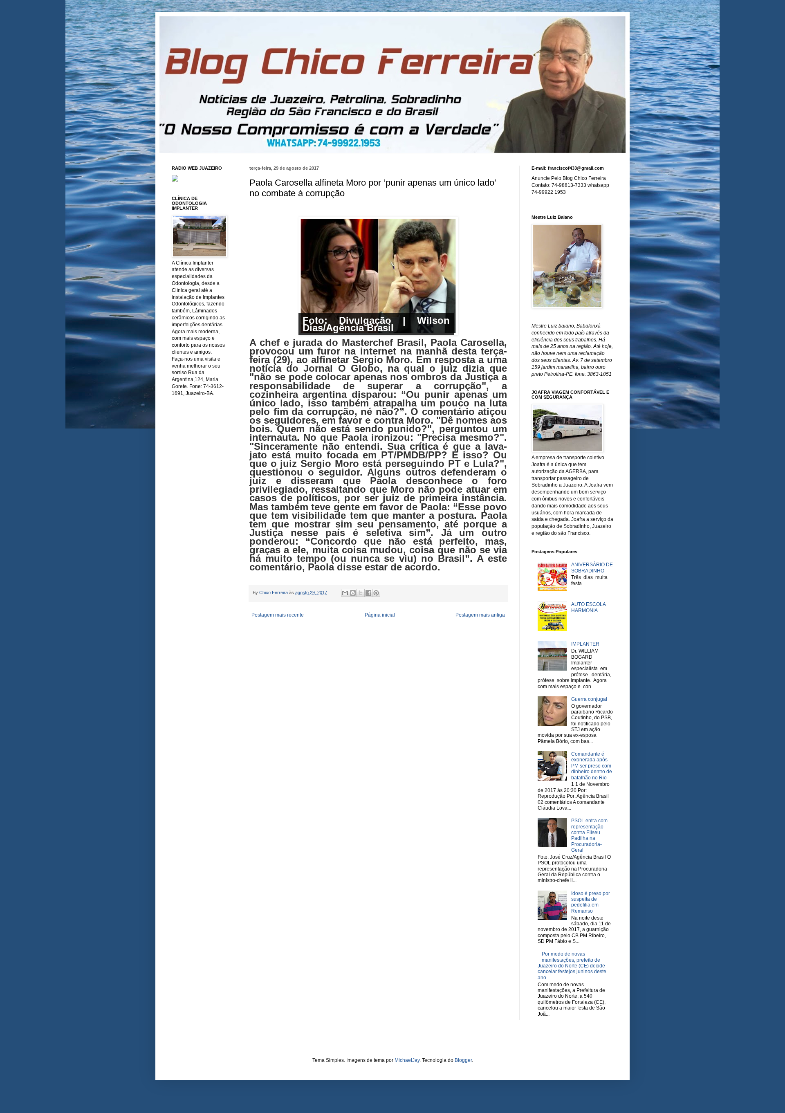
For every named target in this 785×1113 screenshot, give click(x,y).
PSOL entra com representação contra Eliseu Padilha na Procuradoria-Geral (589, 835)
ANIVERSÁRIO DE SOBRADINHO (592, 567)
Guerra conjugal (589, 699)
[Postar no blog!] (353, 593)
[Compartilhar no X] (361, 593)
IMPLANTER (585, 644)
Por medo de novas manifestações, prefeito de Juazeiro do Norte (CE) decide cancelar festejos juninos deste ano (572, 966)
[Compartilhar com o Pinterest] (376, 593)
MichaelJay (407, 1060)
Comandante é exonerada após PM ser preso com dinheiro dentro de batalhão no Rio (591, 766)
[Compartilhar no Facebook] (368, 593)
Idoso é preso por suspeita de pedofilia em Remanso (590, 902)
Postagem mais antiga (480, 615)
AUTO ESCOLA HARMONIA (588, 607)
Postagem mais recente (277, 615)
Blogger (463, 1060)
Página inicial (380, 615)
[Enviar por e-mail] (345, 593)
